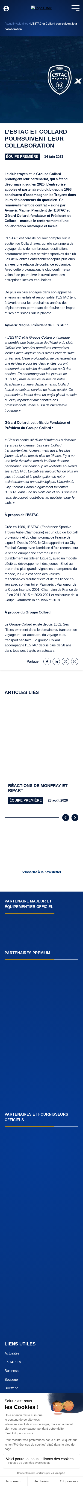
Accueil (9, 23)
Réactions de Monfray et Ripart (38, 788)
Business (12, 1371)
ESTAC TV (13, 1362)
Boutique (11, 1379)
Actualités (22, 23)
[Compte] (6, 8)
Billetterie (11, 1388)
